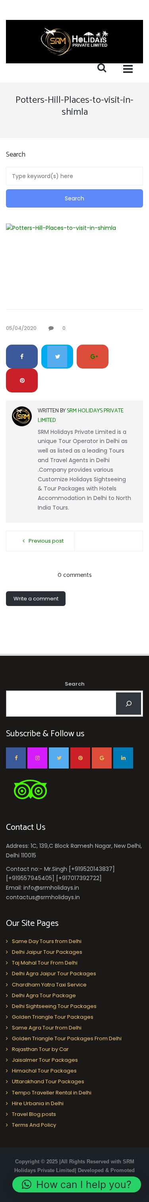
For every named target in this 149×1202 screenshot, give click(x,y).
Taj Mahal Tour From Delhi (44, 963)
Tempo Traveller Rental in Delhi (51, 1092)
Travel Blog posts (34, 1114)
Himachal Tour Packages (44, 1071)
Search (75, 684)
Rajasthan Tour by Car (40, 1049)
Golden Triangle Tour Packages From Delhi (67, 1038)
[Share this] (22, 357)
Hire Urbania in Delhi (38, 1103)
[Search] (128, 703)
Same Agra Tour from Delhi (46, 1027)
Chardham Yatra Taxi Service (49, 984)
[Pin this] (22, 380)
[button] (76, 1184)
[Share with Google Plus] (92, 357)
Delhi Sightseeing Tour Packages (54, 1006)
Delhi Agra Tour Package (44, 995)
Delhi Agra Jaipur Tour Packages (54, 973)
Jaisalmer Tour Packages (45, 1060)
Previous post (46, 541)
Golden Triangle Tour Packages (52, 1017)
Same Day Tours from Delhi (46, 941)
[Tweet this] (57, 357)
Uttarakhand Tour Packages (48, 1081)
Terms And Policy (34, 1125)
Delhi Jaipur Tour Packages (47, 952)
